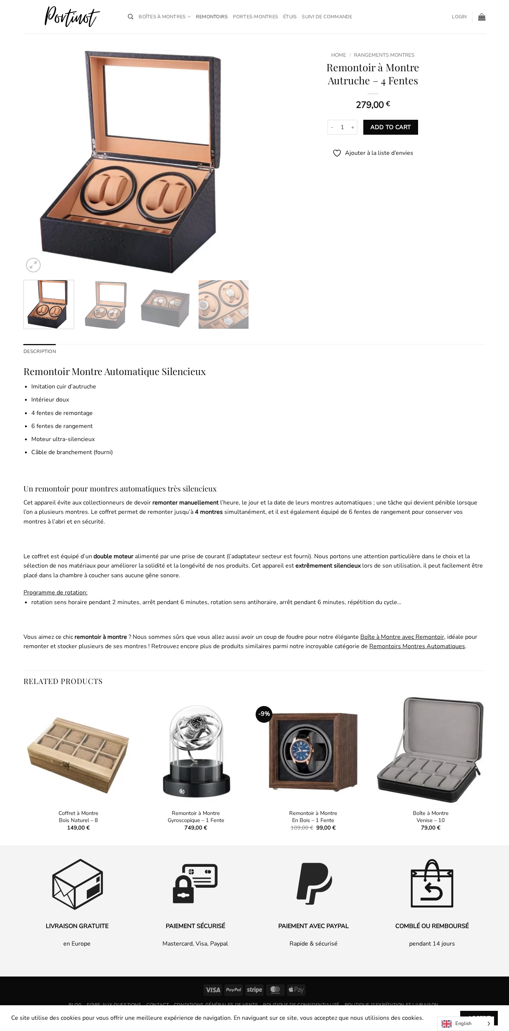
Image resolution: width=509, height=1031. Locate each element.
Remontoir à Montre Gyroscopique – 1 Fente (196, 817)
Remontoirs (212, 16)
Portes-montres (255, 16)
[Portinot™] (70, 17)
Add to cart (390, 127)
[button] (459, 17)
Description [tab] (39, 351)
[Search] (130, 17)
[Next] (235, 161)
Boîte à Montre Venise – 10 (431, 817)
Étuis (290, 16)
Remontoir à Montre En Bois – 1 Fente (313, 817)
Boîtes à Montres (162, 16)
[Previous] (37, 161)
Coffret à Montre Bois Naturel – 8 (78, 817)
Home (338, 55)
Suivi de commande (327, 16)
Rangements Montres (384, 55)
